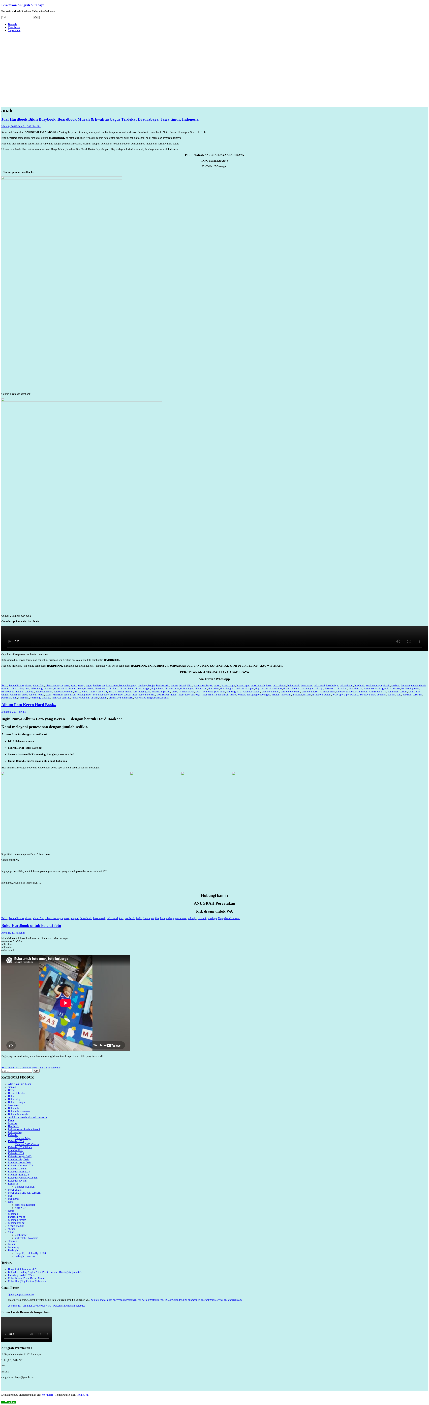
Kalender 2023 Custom (27, 1144)
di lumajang (201, 688)
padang (391, 694)
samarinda (23, 697)
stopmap (12, 1241)
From (11, 1120)
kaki (239, 691)
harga (77, 691)
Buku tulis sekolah (18, 1114)
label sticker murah (166, 694)
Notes (11, 1210)
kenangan (148, 918)
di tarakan (342, 688)
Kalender (13, 1135)
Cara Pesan (14, 27)
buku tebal (319, 685)
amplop (12, 1087)
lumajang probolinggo (258, 694)
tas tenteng (13, 1247)
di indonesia (101, 688)
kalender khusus (310, 691)
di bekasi (59, 688)
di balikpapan (22, 688)
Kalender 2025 (16, 1153)
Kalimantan (361, 691)
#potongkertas (133, 1299)
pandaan (407, 694)
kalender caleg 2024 (18, 1159)
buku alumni (279, 685)
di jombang (157, 688)
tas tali (11, 1244)
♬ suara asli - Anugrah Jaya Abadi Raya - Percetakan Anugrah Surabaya (46, 1305)
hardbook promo (410, 688)
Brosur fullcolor (16, 1093)
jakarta (166, 691)
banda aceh (112, 685)
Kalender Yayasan (17, 1180)
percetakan (181, 918)
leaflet (233, 694)
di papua (249, 688)
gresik (385, 688)
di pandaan (238, 688)
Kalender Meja (22, 1138)
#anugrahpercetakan (101, 1299)
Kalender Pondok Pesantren (23, 1177)
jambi (174, 691)
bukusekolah (346, 685)
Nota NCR (20, 1207)
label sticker (124, 694)
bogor (209, 685)
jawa (197, 691)
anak (66, 685)
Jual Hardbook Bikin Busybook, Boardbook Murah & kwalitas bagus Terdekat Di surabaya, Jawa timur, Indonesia (100, 119)
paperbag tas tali (16, 1222)
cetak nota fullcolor (25, 1204)
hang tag (12, 1123)
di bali (10, 688)
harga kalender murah (119, 691)
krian (73, 694)
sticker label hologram (26, 1238)
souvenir (202, 918)
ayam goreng (77, 685)
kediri (48, 694)
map (10, 1195)
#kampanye (194, 1299)
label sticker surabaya (189, 694)
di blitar (69, 688)
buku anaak (293, 685)
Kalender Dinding (17, 1168)
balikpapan (99, 685)
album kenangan (54, 685)
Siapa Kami (14, 30)
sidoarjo (46, 697)
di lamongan (186, 688)
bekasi (182, 685)
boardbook (199, 685)
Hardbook (13, 1126)
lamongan (223, 694)
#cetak (145, 1299)
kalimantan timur (18, 694)
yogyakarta (140, 697)
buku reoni (306, 685)
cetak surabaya (374, 685)
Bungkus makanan (25, 1186)
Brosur (11, 1090)
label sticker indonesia (143, 694)
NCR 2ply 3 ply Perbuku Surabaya (351, 694)
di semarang (304, 688)
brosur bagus (228, 685)
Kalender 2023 (16, 1141)
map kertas (13, 1198)
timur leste (127, 697)
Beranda (12, 24)
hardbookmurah (44, 691)
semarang (35, 697)
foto (121, 918)
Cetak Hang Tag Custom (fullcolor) (27, 1281)
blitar (189, 685)
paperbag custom (17, 1219)
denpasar (405, 685)
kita (157, 918)
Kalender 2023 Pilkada (20, 1147)
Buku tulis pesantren (19, 1111)
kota (162, 918)
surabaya (76, 697)
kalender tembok (345, 691)
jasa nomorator (186, 691)
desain (414, 685)
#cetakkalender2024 (160, 1299)
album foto (38, 685)
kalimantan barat (377, 691)
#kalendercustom (233, 1299)
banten (174, 685)
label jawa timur (94, 694)
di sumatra (330, 688)
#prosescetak (216, 1299)
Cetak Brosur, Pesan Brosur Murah (26, 1278)
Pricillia (37, 126)
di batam (48, 688)
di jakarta (113, 688)
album (28, 685)
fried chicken (355, 688)
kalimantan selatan (397, 691)
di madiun (213, 688)
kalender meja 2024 (18, 1174)
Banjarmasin (162, 685)
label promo (110, 694)
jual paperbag (15, 1132)
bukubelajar (332, 685)
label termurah (209, 694)
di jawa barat (126, 688)
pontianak (6, 697)
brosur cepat (242, 685)
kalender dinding (270, 691)
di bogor (78, 688)
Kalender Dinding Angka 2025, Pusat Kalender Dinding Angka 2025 (44, 1272)
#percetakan (119, 1299)
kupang (81, 694)
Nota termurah (378, 694)
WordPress (47, 1394)
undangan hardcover (25, 1256)
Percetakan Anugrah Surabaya (22, 5)
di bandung (37, 688)
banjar (151, 685)
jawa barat (207, 691)
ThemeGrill (82, 1394)
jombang (231, 691)
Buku (4, 685)
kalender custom (251, 691)
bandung (142, 685)
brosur (217, 685)
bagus (89, 685)
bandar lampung (127, 685)
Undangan (13, 1250)
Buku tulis (13, 1108)
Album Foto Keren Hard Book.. (28, 704)
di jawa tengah (142, 688)
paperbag (13, 1213)
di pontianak (275, 688)
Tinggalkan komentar (158, 697)
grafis (378, 688)
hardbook (395, 688)
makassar (297, 694)
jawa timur (219, 691)
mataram (326, 694)
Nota (10, 1201)
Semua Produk (16, 685)
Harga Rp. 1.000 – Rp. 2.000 (30, 1253)
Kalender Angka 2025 (20, 1156)
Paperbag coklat (16, 1216)
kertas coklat (14, 1189)
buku (268, 685)
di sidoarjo (317, 688)
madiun (276, 694)
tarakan (103, 697)
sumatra (66, 697)
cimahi (386, 685)
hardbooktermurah (63, 691)
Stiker (11, 1232)
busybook (359, 685)
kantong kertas (36, 694)
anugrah (75, 918)
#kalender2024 (179, 1299)
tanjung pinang (90, 697)
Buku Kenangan (16, 1102)
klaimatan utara (61, 694)
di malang (225, 688)
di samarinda (290, 688)
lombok (242, 694)
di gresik (88, 688)
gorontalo (369, 688)
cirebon (395, 685)
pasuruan (417, 694)
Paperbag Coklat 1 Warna (21, 1275)
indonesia (157, 691)
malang (307, 694)
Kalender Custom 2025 (20, 1165)
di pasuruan (261, 688)
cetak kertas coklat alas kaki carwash (27, 1117)
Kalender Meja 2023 (19, 1171)
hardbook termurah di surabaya (17, 691)
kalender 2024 (15, 1150)
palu (399, 694)
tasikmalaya (114, 697)
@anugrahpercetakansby (21, 1294)
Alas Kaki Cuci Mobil (20, 1084)
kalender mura (327, 691)
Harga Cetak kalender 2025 (22, 1269)
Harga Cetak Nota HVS (94, 691)
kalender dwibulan (290, 691)
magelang (286, 694)
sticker (11, 1228)
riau (15, 697)
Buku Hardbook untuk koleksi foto (31, 925)
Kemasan (13, 1183)
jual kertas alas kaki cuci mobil (24, 1129)
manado (316, 694)
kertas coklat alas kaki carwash (24, 1192)
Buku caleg (14, 1099)
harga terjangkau (141, 691)
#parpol (205, 1299)
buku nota (13, 1105)
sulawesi (56, 697)
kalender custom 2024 (19, 1162)
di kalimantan (172, 688)
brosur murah (258, 685)
